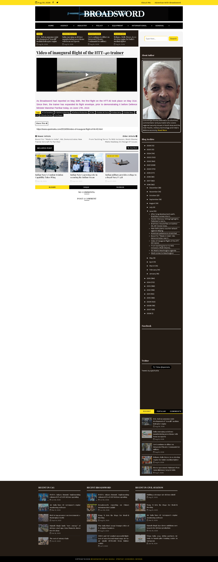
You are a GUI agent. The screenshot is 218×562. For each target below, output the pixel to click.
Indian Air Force (120, 34)
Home (53, 26)
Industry (84, 26)
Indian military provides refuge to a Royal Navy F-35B (121, 176)
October (153, 195)
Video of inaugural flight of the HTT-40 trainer (165, 242)
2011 (148, 294)
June (151, 211)
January (152, 274)
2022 (149, 161)
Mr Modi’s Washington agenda (163, 250)
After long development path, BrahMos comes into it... (163, 215)
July (151, 207)
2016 (149, 185)
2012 (149, 290)
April (151, 262)
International (141, 26)
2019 (149, 173)
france (39, 34)
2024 (149, 153)
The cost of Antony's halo (59, 538)
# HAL (92, 112)
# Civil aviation (47, 112)
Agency (67, 26)
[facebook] (53, 2)
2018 (149, 177)
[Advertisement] (161, 343)
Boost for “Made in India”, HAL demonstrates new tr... (163, 237)
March (152, 266)
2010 (149, 298)
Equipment (119, 26)
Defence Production (69, 34)
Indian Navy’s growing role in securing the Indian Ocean (83, 176)
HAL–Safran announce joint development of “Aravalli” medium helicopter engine (47, 39)
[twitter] (57, 2)
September (154, 199)
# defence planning (62, 112)
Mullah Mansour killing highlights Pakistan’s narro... (165, 220)
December (153, 188)
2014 (149, 282)
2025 (149, 149)
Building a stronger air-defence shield (161, 495)
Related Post (44, 148)
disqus (86, 187)
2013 (149, 286)
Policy (101, 26)
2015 (149, 278)
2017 (149, 181)
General (161, 26)
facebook (120, 187)
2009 (149, 302)
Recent (147, 411)
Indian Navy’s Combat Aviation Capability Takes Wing (49, 176)
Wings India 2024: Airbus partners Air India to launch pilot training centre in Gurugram (162, 538)
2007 (149, 309)
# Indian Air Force (103, 112)
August (152, 203)
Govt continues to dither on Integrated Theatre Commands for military (98, 39)
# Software (58, 115)
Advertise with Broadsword (168, 2)
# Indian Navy (128, 112)
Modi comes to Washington (162, 253)
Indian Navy (41, 156)
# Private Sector (46, 115)
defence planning (94, 34)
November (153, 192)
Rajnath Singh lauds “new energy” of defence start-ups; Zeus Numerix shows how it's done (65, 528)
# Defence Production (80, 112)
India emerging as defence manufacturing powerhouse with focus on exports (73, 39)
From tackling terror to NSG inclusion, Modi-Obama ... (162, 247)
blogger (52, 187)
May (151, 258)
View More (133, 148)
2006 (149, 313)
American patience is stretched (164, 233)
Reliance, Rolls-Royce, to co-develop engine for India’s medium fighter (125, 39)
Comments (175, 411)
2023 (149, 157)
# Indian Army (116, 112)
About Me (146, 2)
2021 (149, 165)
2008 (149, 306)
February (153, 270)
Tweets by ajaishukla (150, 371)
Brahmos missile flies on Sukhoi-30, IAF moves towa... (164, 225)
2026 (149, 146)
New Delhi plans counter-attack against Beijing (164, 229)
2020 (149, 169)
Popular (161, 411)
